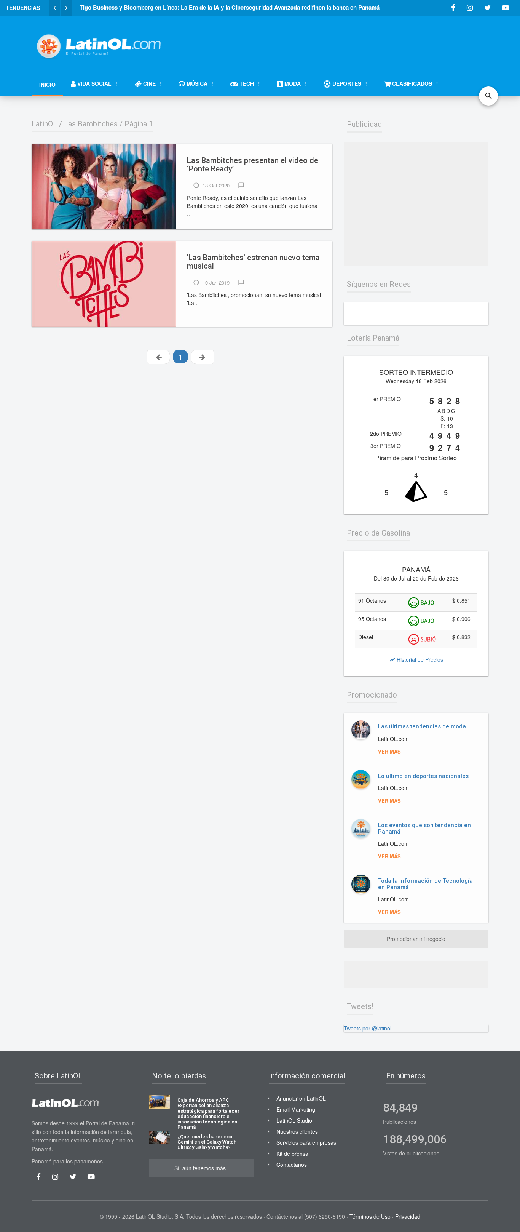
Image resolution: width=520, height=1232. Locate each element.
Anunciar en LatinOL (301, 1098)
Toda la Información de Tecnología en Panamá (425, 884)
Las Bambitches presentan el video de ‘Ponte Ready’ (252, 164)
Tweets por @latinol (367, 1028)
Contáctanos (291, 1164)
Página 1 (138, 123)
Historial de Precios (419, 659)
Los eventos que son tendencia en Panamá (424, 828)
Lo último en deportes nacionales (423, 776)
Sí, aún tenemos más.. (201, 1168)
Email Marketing (295, 1109)
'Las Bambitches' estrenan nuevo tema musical (253, 261)
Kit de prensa (292, 1153)
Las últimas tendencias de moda (422, 726)
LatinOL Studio (294, 1120)
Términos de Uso (370, 1216)
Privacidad (407, 1216)
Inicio (47, 84)
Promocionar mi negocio (416, 938)
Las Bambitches (91, 123)
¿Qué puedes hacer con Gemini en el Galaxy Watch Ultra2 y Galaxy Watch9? (206, 1142)
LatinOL (44, 123)
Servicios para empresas (306, 1142)
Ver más (389, 751)
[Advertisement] (349, 43)
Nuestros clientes (297, 1131)
